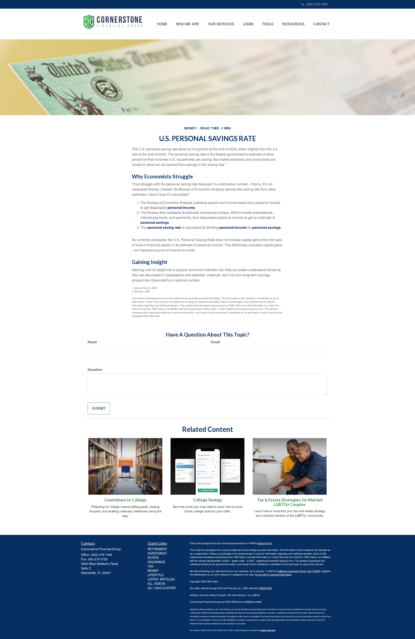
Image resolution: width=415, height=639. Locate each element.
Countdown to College (125, 500)
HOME (162, 23)
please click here (268, 630)
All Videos (156, 583)
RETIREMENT (157, 549)
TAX (150, 566)
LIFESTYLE (156, 575)
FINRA (262, 588)
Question (95, 369)
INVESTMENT (157, 553)
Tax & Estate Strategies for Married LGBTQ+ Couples (289, 502)
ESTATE (153, 557)
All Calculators (162, 588)
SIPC (269, 588)
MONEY (153, 570)
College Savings (207, 500)
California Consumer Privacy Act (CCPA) (298, 571)
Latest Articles (161, 579)
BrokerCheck (265, 543)
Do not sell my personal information (273, 574)
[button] (188, 24)
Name (92, 342)
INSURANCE (156, 562)
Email (215, 342)
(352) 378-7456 (316, 4)
